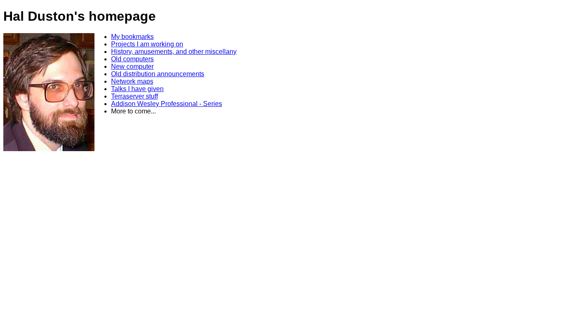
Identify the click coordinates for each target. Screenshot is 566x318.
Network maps (132, 81)
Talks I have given (137, 88)
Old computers (132, 59)
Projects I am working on (147, 44)
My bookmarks (132, 36)
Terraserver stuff (134, 96)
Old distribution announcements (157, 73)
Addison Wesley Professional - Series (166, 103)
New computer (132, 66)
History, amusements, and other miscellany (174, 51)
